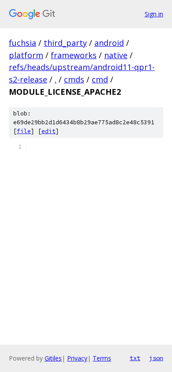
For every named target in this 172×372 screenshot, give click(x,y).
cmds (74, 79)
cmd (100, 79)
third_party (65, 42)
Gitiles (53, 358)
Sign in (154, 14)
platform (26, 55)
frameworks (74, 55)
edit (48, 131)
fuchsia (22, 42)
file (24, 131)
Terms (102, 358)
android (109, 42)
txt (135, 358)
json (156, 358)
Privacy (77, 358)
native (115, 55)
